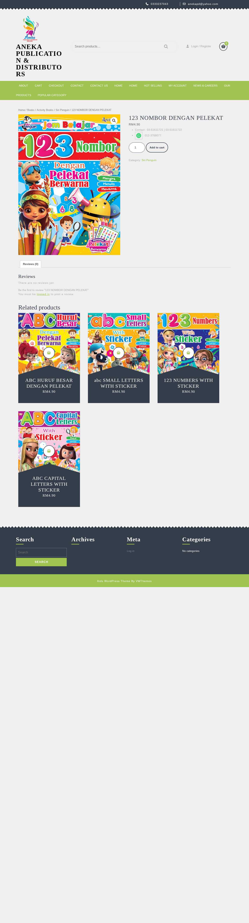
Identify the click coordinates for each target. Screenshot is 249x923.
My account (178, 85)
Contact (77, 85)
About (23, 85)
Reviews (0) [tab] (30, 264)
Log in (130, 550)
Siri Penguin (62, 110)
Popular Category (52, 95)
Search (165, 47)
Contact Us (99, 85)
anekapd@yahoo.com (203, 3)
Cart (38, 85)
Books (30, 110)
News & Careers (205, 85)
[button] (113, 120)
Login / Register (201, 46)
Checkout (56, 85)
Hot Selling (153, 85)
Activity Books (45, 110)
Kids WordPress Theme (113, 581)
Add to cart (157, 147)
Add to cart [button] (49, 353)
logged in (43, 294)
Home (118, 85)
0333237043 (159, 3)
